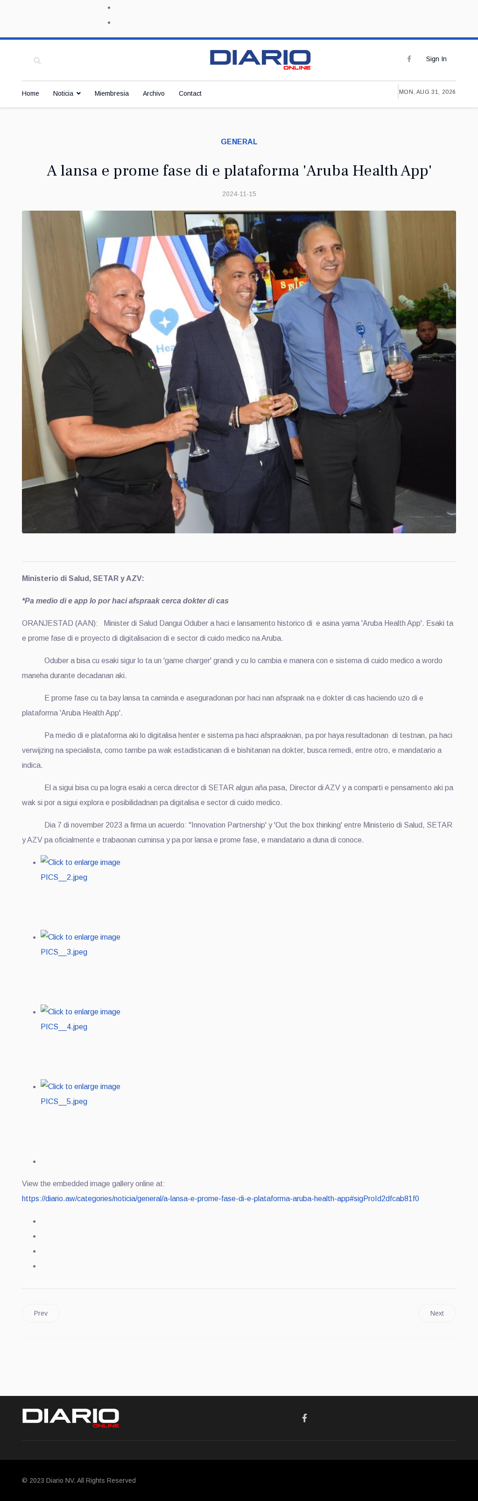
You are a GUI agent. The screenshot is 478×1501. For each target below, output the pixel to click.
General (239, 142)
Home (30, 93)
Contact (190, 93)
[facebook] (409, 59)
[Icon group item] (304, 1418)
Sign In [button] (436, 59)
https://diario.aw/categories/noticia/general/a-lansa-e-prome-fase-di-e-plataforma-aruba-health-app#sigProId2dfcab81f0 (220, 1199)
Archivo (154, 93)
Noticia (63, 93)
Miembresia (112, 93)
